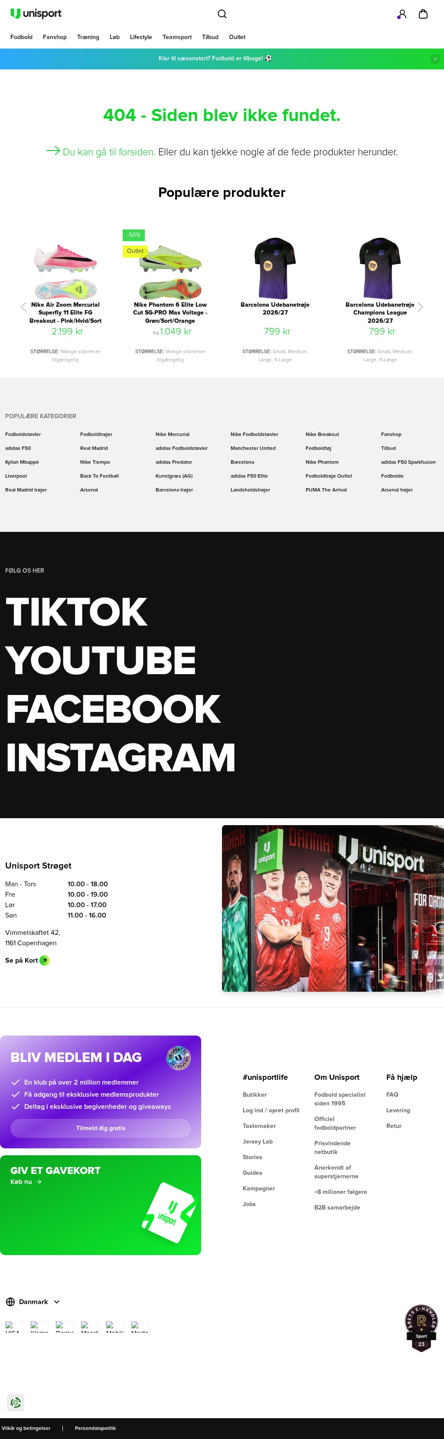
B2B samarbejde (337, 1208)
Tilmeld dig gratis (100, 1128)
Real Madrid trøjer (26, 490)
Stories (252, 1157)
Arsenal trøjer (397, 490)
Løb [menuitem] (115, 37)
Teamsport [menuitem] (177, 37)
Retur (394, 1126)
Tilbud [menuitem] (210, 37)
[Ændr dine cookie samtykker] (15, 1402)
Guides (252, 1173)
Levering (398, 1111)
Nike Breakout (322, 434)
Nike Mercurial (172, 434)
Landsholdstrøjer (250, 490)
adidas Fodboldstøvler (182, 448)
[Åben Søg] (222, 14)
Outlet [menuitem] (237, 37)
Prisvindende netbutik (332, 1148)
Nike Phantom (322, 462)
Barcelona (242, 462)
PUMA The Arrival (326, 490)
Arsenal (89, 490)
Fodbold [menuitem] (21, 37)
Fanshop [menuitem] (55, 37)
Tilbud (388, 448)
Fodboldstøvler (23, 434)
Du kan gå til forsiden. (109, 152)
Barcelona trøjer (174, 490)
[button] (24, 307)
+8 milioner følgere (340, 1192)
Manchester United (253, 448)
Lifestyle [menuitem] (141, 37)
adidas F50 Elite (249, 476)
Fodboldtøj (318, 448)
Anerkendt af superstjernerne (336, 1172)
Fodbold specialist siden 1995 (340, 1099)
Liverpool (16, 476)
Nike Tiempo (95, 462)
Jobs (249, 1204)
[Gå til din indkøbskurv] (423, 13)
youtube (100, 662)
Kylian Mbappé (22, 462)
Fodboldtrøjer (96, 434)
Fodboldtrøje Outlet (329, 476)
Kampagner (259, 1189)
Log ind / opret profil (271, 1111)
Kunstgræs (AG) (174, 476)
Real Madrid (94, 448)
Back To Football (99, 476)
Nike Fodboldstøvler (254, 434)
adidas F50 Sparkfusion (408, 462)
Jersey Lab (258, 1142)
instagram (120, 759)
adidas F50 (18, 448)
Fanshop (391, 434)
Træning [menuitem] (88, 37)
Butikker (255, 1095)
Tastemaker (259, 1126)
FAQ (392, 1095)
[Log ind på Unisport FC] (402, 13)
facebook (112, 710)
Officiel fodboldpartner (335, 1123)
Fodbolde (392, 476)
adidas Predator (174, 462)
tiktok (76, 613)
